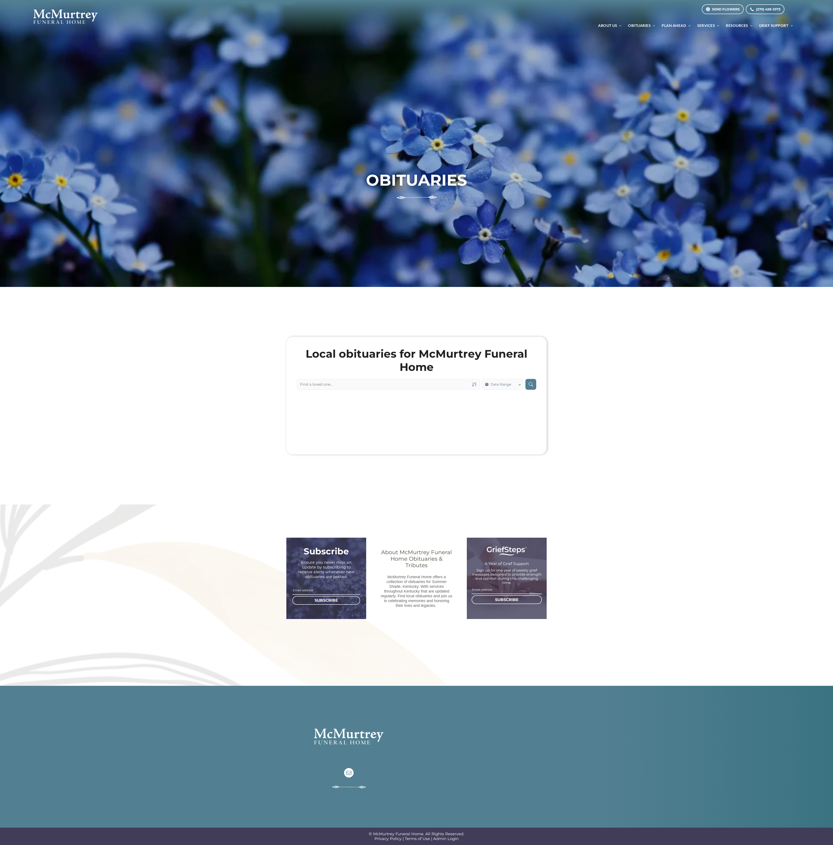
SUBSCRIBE (326, 600)
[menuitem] (610, 25)
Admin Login (446, 838)
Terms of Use (417, 838)
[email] (349, 773)
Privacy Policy (388, 838)
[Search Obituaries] (530, 384)
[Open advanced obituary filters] (474, 384)
